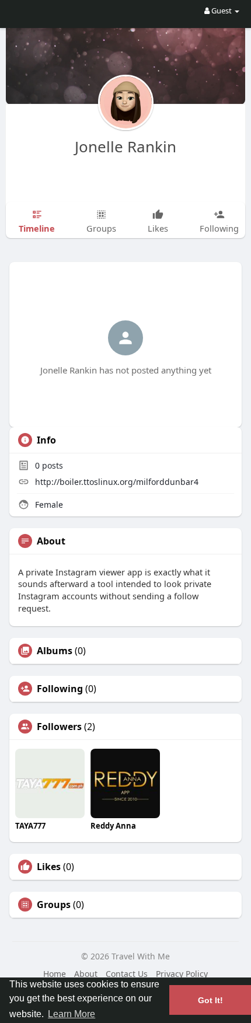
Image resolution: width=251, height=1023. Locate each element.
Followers (59, 726)
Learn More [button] (71, 1014)
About (85, 973)
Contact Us (127, 973)
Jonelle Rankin (125, 146)
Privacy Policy (182, 973)
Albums (54, 650)
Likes (49, 866)
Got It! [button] (210, 1000)
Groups (54, 904)
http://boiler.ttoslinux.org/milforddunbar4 (116, 481)
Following (60, 688)
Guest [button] (221, 10)
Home (54, 973)
